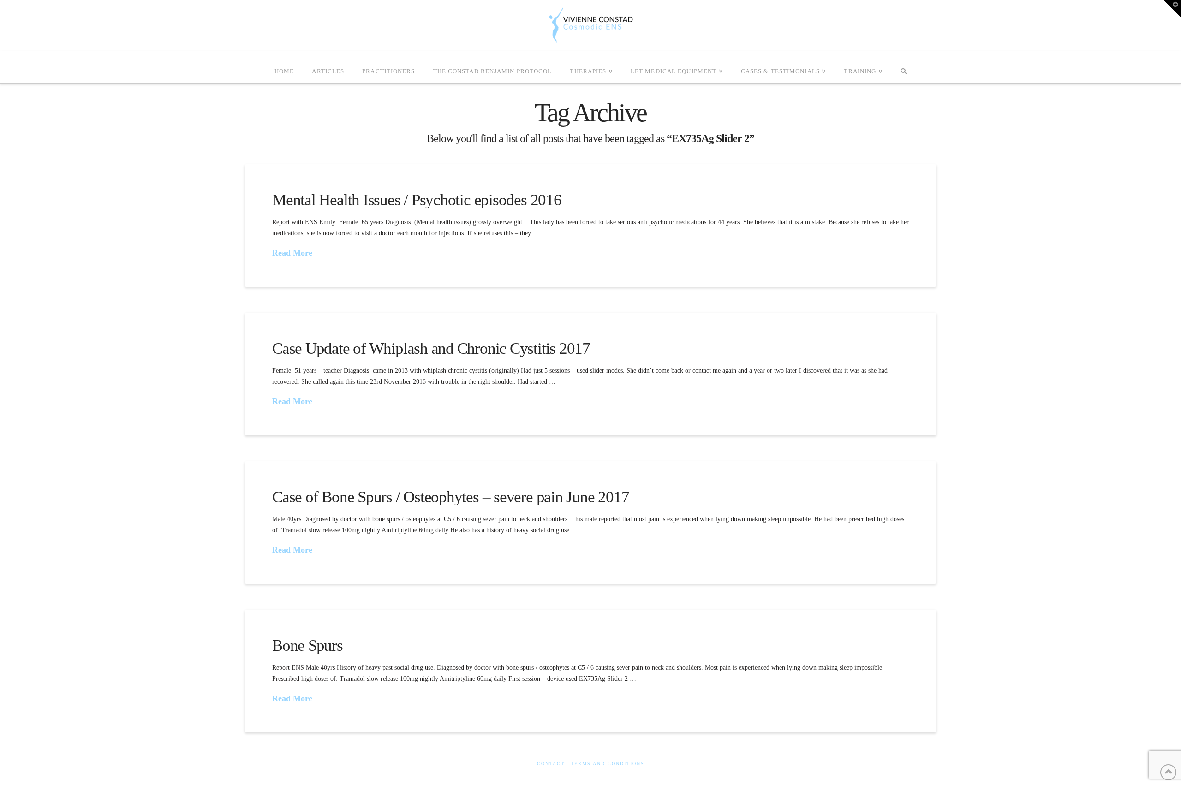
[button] (1172, 9)
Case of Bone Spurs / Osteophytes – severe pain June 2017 (450, 497)
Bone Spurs (307, 645)
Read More (292, 252)
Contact (551, 763)
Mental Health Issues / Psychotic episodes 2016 (416, 200)
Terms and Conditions (607, 763)
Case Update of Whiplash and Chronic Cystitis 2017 (431, 348)
